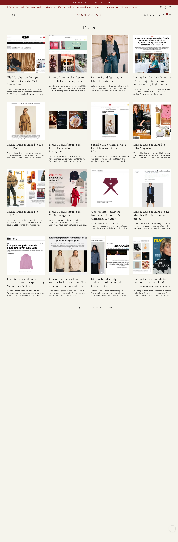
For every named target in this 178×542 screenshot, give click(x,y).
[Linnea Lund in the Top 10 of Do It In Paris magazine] (68, 54)
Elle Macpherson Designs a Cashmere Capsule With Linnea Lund (24, 81)
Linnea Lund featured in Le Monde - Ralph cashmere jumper (151, 215)
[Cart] (170, 15)
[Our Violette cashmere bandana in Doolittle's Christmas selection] (110, 188)
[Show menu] (7, 15)
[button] (164, 15)
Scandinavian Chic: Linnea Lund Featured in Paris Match (108, 148)
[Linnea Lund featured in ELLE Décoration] (110, 54)
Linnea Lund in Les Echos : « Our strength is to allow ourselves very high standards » (152, 81)
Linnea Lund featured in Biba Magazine (149, 146)
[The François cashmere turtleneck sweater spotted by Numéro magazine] (26, 255)
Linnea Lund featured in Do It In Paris (25, 146)
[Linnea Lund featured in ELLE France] (26, 188)
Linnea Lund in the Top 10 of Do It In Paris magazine (66, 79)
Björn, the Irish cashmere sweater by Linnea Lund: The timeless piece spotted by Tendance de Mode (68, 282)
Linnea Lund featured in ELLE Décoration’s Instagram (65, 148)
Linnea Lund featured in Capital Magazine (65, 213)
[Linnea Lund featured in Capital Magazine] (68, 188)
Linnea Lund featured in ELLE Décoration (107, 79)
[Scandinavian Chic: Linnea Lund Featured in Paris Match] (110, 121)
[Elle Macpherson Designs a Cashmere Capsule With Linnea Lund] (26, 54)
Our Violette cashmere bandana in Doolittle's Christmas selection (105, 215)
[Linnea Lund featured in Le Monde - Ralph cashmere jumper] (152, 188)
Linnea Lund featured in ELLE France (22, 213)
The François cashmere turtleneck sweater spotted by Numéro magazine (26, 282)
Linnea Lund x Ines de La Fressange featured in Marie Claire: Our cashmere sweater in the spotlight (152, 282)
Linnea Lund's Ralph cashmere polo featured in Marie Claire (107, 282)
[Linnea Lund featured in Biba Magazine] (152, 121)
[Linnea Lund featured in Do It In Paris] (26, 121)
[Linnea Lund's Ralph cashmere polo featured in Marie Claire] (110, 255)
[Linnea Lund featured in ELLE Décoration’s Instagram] (68, 121)
